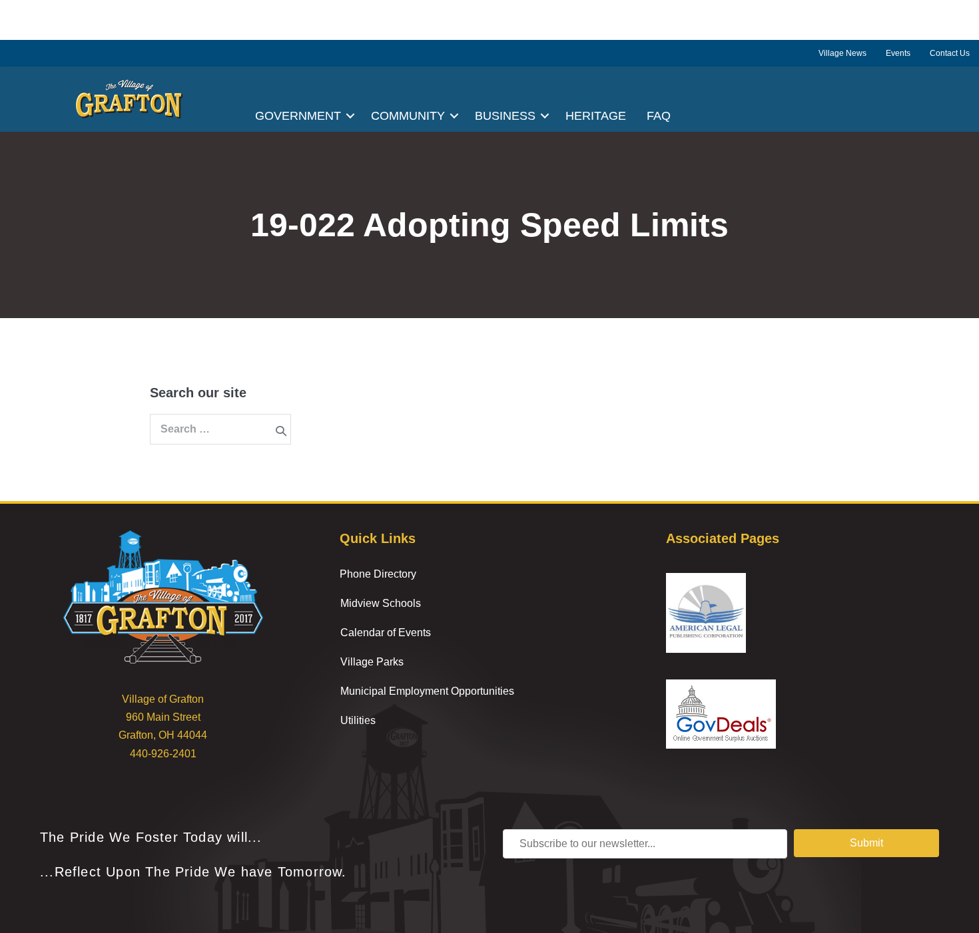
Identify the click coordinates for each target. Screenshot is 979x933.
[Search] (281, 431)
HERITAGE (595, 115)
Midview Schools (380, 603)
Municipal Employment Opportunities (427, 691)
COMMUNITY (408, 115)
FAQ (659, 115)
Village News (842, 53)
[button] (350, 116)
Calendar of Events (385, 632)
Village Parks (372, 661)
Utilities (358, 720)
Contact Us (950, 53)
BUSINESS (505, 115)
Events (898, 53)
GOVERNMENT (298, 115)
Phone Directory (378, 574)
